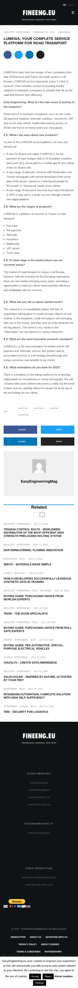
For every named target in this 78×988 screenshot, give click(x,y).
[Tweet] (19, 55)
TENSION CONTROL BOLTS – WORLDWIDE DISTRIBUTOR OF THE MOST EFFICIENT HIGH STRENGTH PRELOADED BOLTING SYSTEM (34, 532)
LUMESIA (54, 408)
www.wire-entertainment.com (39, 877)
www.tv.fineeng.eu (39, 832)
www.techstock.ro (39, 797)
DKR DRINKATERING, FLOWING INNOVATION (33, 550)
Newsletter (18, 937)
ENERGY (8, 640)
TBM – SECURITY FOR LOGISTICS (26, 711)
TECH (22, 559)
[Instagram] (39, 754)
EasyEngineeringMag (39, 481)
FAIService (39, 408)
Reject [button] (48, 976)
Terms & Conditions (28, 951)
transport (24, 415)
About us (35, 937)
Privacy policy (28, 944)
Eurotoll (23, 408)
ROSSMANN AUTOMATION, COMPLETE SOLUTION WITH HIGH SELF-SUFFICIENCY (37, 696)
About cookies (50, 944)
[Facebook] (24, 754)
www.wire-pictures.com (39, 884)
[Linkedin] (53, 754)
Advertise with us (56, 937)
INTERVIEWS (23, 32)
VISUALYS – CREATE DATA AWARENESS (30, 662)
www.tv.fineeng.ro (39, 789)
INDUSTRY (9, 32)
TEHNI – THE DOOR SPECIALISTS (26, 613)
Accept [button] (35, 976)
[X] (32, 754)
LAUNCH (23, 706)
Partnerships (53, 951)
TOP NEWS (45, 590)
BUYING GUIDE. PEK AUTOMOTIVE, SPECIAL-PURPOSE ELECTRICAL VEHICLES (34, 647)
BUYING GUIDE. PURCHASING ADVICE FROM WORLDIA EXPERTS (33, 598)
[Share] (8, 55)
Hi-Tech (8, 573)
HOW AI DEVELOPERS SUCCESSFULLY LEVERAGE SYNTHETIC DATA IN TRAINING (37, 580)
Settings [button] (39, 983)
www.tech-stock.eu (39, 804)
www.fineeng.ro (39, 782)
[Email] (40, 55)
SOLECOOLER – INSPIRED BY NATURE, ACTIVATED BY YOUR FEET (38, 678)
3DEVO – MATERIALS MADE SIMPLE (27, 564)
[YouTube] (46, 754)
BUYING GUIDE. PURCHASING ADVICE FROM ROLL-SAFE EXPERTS (38, 629)
